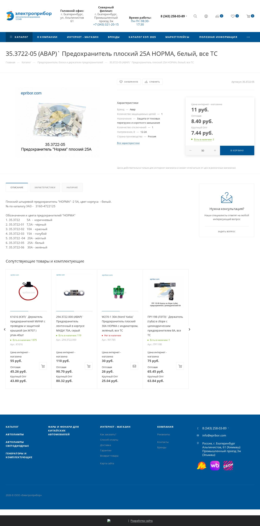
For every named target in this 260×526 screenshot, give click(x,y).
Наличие (72, 187)
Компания (165, 426)
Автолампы (15, 434)
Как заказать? (108, 434)
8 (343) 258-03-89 (173, 16)
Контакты (163, 442)
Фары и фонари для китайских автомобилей (63, 430)
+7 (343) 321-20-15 (106, 24)
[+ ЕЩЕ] (248, 37)
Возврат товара (109, 455)
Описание (16, 187)
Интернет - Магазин (115, 426)
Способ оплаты (109, 439)
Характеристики (45, 187)
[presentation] (4, 329)
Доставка (105, 445)
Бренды (161, 447)
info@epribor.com (214, 435)
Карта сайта (107, 463)
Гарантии (105, 450)
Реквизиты (163, 434)
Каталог (12, 426)
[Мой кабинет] (206, 16)
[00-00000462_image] (58, 122)
